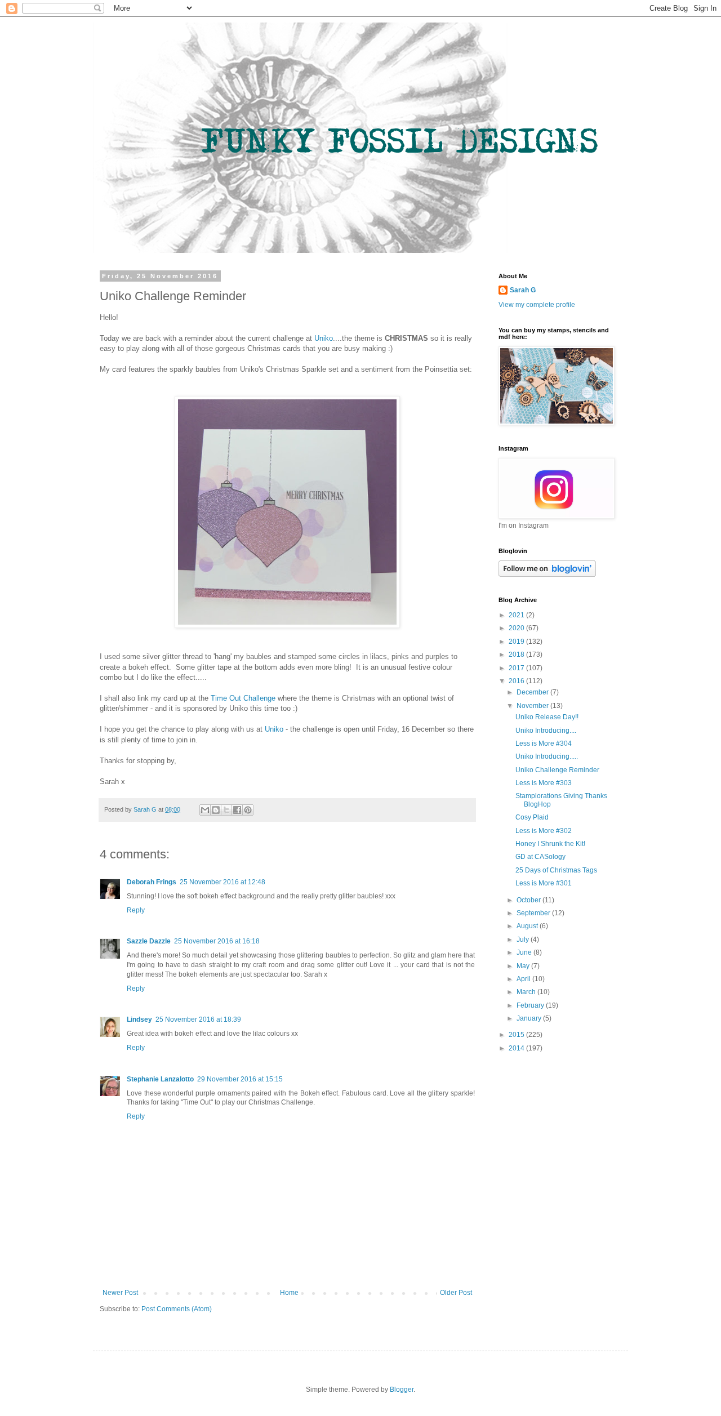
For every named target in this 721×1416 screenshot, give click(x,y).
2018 (517, 654)
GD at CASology (540, 857)
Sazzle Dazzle (149, 941)
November (533, 706)
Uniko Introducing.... (545, 730)
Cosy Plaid (532, 817)
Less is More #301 (543, 883)
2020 (517, 628)
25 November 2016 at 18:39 (198, 1019)
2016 (517, 681)
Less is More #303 (543, 783)
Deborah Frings (151, 882)
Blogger (401, 1389)
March (527, 992)
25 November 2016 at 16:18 (217, 941)
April (524, 979)
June (525, 952)
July (524, 939)
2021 (517, 615)
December (533, 692)
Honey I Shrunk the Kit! (550, 844)
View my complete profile (537, 305)
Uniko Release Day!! (546, 717)
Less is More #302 (543, 831)
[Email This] (205, 810)
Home (289, 1293)
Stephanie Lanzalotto (160, 1079)
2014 (517, 1048)
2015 (517, 1035)
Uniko (323, 338)
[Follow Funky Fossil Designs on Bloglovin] (547, 574)
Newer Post (120, 1293)
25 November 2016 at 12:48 (222, 882)
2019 (517, 641)
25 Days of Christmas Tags (556, 870)
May (524, 966)
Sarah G (523, 290)
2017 (517, 668)
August (528, 926)
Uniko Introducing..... (546, 756)
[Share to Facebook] (237, 810)
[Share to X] (226, 810)
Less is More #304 (543, 743)
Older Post (456, 1293)
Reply (136, 910)
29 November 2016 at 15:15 (240, 1079)
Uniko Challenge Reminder (557, 770)
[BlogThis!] (215, 810)
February (531, 1005)
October (529, 900)
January (530, 1018)
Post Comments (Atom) (176, 1309)
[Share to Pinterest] (247, 810)
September (534, 913)
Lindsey (139, 1019)
